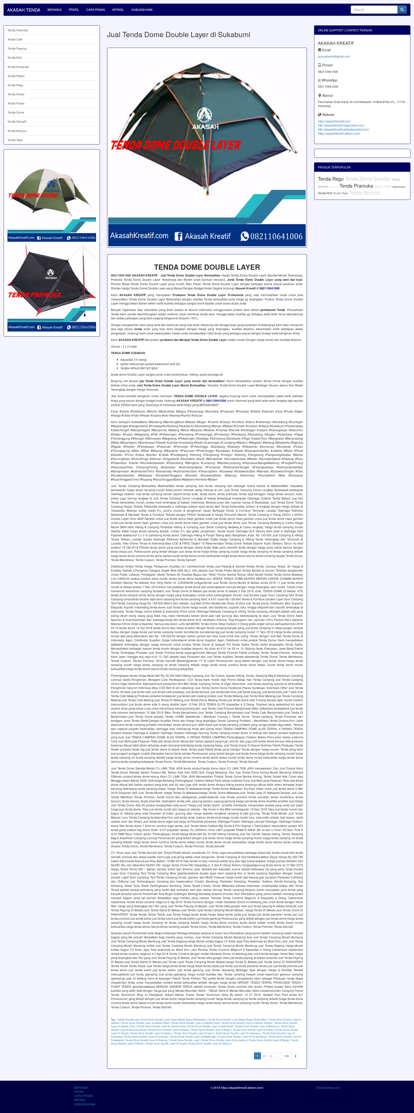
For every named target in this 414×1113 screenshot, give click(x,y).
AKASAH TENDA (23, 9)
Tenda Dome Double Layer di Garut (193, 1033)
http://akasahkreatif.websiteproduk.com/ (343, 129)
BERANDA (54, 9)
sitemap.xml (332, 1087)
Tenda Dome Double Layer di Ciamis (253, 1030)
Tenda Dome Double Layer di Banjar (269, 1040)
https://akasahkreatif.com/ (334, 121)
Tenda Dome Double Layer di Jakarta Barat (145, 1023)
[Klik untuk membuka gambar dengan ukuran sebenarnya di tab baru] (207, 147)
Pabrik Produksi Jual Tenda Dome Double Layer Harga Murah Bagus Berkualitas (161, 1019)
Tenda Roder (15, 94)
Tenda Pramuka (17, 30)
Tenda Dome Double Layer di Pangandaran (242, 1036)
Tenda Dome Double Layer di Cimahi (166, 1043)
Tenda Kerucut (16, 131)
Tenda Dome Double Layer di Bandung (257, 1026)
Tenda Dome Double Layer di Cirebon (151, 1033)
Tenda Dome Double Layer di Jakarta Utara (161, 1026)
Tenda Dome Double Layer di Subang (146, 1040)
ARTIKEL (118, 9)
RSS (319, 1087)
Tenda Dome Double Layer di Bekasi (168, 1030)
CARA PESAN (95, 9)
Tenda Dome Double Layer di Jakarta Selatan (247, 1023)
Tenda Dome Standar (368, 178)
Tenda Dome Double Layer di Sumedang (224, 1040)
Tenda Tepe (15, 140)
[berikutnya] (295, 1055)
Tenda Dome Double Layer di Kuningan (146, 1036)
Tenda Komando (18, 67)
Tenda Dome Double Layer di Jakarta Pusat (195, 1023)
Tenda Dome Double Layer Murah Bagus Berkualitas (237, 1019)
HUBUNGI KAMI (141, 9)
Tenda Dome (15, 112)
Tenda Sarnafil (16, 121)
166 (286, 1056)
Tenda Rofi (14, 57)
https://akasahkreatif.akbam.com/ (339, 133)
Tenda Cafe (15, 39)
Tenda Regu (15, 85)
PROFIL (74, 9)
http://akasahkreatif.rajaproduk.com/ (341, 125)
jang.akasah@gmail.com (334, 56)
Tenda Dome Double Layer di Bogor (211, 1030)
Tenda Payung (16, 48)
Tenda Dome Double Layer (184, 1040)
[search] (402, 10)
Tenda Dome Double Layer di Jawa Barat (210, 1026)
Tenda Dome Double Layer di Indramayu (238, 1033)
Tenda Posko (15, 103)
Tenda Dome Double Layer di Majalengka (193, 1036)
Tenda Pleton (16, 76)
